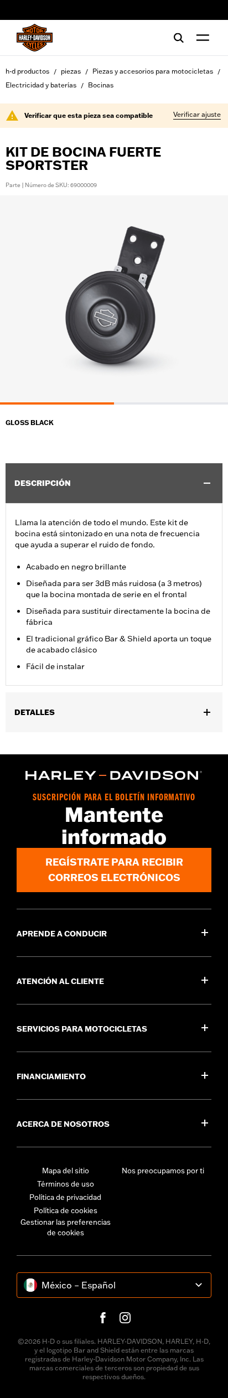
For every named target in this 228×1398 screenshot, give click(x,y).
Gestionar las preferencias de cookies (65, 1228)
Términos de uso (65, 1183)
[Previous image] (22, 300)
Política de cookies (65, 1210)
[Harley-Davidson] (114, 775)
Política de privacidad (65, 1197)
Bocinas (100, 85)
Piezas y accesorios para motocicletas (152, 71)
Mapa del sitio (65, 1170)
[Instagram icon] (125, 1317)
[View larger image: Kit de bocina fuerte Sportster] (114, 298)
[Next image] (206, 300)
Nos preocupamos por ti (163, 1170)
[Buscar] (178, 37)
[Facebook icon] (103, 1317)
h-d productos (27, 71)
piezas (71, 71)
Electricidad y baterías (41, 85)
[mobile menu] (200, 37)
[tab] (57, 403)
